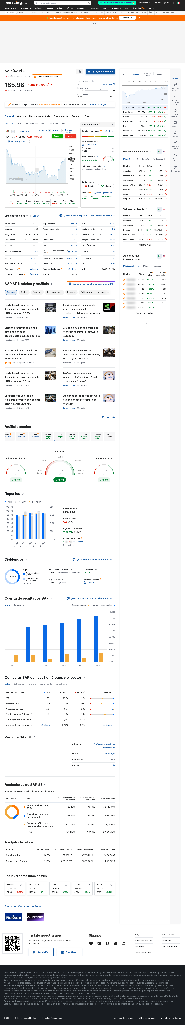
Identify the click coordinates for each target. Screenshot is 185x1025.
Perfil (19, 123)
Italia (112, 765)
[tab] (8, 436)
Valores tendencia (133, 209)
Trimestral (19, 605)
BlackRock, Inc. (13, 855)
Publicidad (167, 940)
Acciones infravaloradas (165, 13)
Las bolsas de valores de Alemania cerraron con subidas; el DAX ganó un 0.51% (81, 354)
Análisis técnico (18, 427)
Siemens (78, 884)
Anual (7, 605)
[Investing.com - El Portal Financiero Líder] (16, 3)
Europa (131, 13)
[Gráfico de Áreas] (13, 131)
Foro (87, 116)
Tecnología (109, 753)
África (151, 13)
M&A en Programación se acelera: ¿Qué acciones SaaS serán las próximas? (80, 377)
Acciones (10, 13)
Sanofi (99, 884)
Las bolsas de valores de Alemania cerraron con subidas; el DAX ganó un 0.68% (23, 309)
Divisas (126, 75)
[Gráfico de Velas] (7, 131)
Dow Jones (128, 112)
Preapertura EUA (54, 13)
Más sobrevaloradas (152, 266)
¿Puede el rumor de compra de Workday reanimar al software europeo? (80, 331)
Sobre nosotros (169, 934)
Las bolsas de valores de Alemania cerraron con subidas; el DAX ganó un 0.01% (23, 377)
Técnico (76, 116)
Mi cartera (139, 946)
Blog (137, 934)
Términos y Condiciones (123, 1018)
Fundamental (61, 116)
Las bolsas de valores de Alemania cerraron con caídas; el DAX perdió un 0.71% (22, 399)
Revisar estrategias (98, 104)
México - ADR (111, 13)
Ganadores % (143, 159)
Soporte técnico (170, 946)
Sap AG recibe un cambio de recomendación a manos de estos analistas (21, 354)
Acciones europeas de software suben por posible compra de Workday (81, 399)
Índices (136, 75)
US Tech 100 (128, 121)
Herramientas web (143, 952)
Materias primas (147, 74)
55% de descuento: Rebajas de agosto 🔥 (117, 3)
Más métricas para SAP (103, 215)
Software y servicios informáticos (104, 746)
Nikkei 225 (127, 131)
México (42, 13)
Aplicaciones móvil (143, 940)
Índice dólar (128, 135)
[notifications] (173, 2)
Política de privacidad (147, 1018)
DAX (125, 126)
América (122, 13)
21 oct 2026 (72, 258)
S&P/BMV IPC (129, 107)
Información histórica (56, 123)
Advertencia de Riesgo (171, 1018)
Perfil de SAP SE (18, 737)
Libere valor (107, 84)
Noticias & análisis (39, 116)
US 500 (126, 117)
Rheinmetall (12, 884)
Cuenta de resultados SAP (27, 598)
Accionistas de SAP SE (24, 785)
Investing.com (69, 317)
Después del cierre (70, 13)
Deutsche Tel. (58, 884)
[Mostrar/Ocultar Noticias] (62, 130)
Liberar (47, 725)
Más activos (128, 159)
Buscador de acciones (120, 8)
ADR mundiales (97, 13)
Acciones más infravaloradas (131, 257)
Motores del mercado (135, 151)
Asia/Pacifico (141, 13)
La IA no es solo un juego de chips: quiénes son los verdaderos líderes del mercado (81, 309)
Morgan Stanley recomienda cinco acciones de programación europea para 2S (22, 331)
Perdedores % (158, 159)
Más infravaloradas (131, 266)
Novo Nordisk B (36, 884)
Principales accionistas (34, 123)
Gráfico (21, 116)
